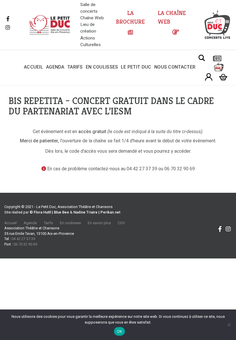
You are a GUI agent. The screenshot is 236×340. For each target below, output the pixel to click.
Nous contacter (174, 67)
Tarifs (75, 67)
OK (119, 331)
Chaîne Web (92, 17)
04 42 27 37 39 (23, 239)
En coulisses (102, 67)
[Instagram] (7, 28)
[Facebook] (7, 19)
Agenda (55, 67)
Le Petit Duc (136, 67)
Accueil (33, 67)
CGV (121, 223)
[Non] (229, 325)
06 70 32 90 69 (25, 244)
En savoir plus (99, 223)
